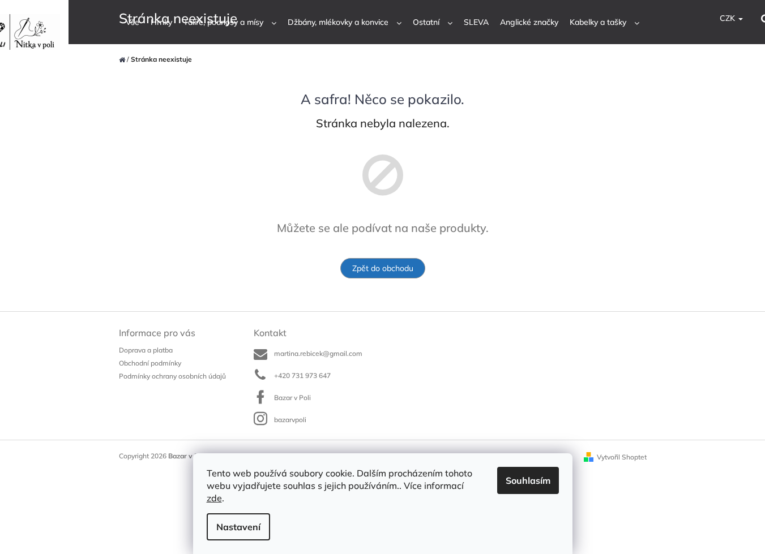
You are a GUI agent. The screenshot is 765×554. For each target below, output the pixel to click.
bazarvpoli (290, 419)
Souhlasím (528, 480)
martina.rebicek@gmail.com (318, 353)
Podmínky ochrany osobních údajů (172, 376)
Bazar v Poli (292, 397)
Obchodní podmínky (150, 363)
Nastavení (238, 526)
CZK (728, 18)
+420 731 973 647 (302, 375)
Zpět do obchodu (382, 268)
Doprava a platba (146, 350)
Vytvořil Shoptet (622, 457)
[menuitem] (132, 22)
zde (214, 498)
